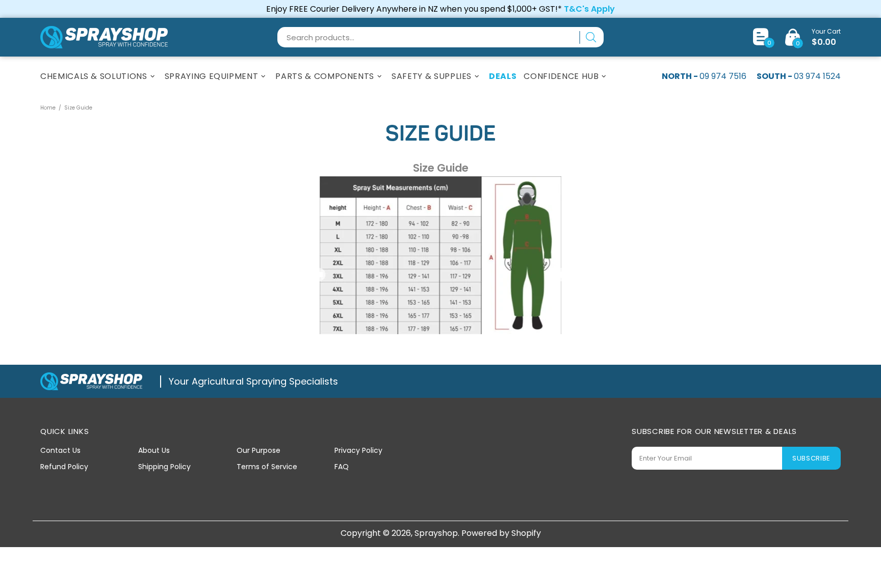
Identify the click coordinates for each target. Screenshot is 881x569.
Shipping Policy (164, 467)
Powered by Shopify (501, 533)
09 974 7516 (722, 76)
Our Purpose (258, 450)
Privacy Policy (358, 450)
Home (48, 108)
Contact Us (60, 450)
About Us (154, 450)
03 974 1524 (817, 76)
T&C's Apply (589, 9)
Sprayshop (104, 37)
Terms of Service (267, 467)
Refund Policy (64, 467)
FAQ (341, 467)
